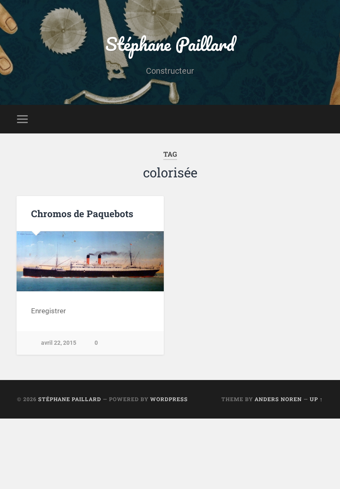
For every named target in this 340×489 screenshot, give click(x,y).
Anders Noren (278, 399)
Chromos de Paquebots (82, 213)
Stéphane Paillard (170, 43)
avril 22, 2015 (58, 342)
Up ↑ (316, 399)
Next (153, 261)
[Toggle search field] (318, 119)
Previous (27, 261)
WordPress (169, 399)
